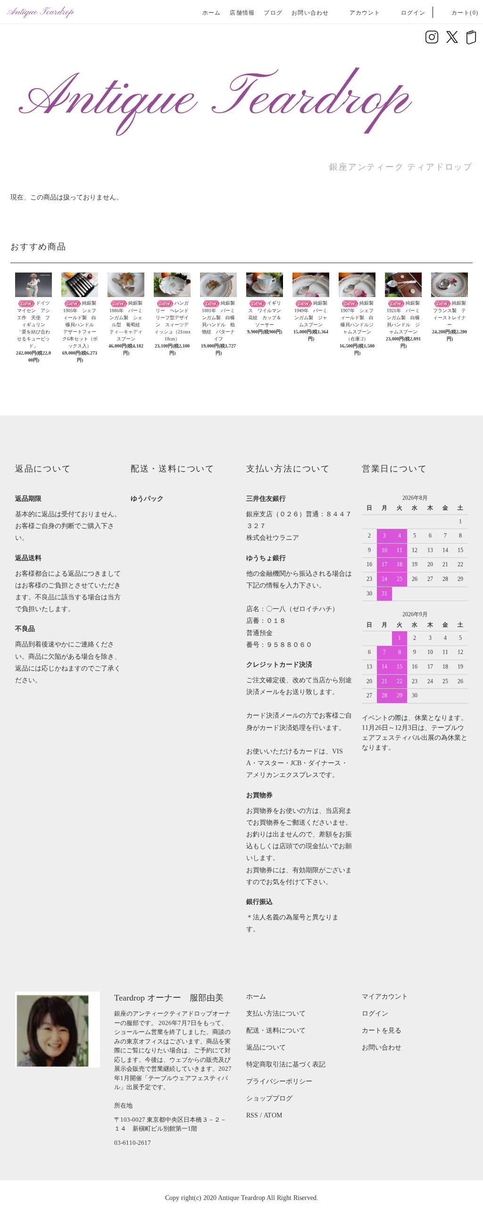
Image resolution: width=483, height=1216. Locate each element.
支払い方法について (276, 1013)
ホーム (211, 12)
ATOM (273, 1115)
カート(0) (464, 12)
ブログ (273, 12)
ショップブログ (269, 1098)
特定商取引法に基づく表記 (285, 1064)
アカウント (365, 12)
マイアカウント (385, 996)
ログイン (413, 12)
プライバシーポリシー (279, 1081)
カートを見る (381, 1030)
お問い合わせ (310, 12)
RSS (252, 1115)
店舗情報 (242, 12)
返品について (266, 1047)
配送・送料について (276, 1030)
